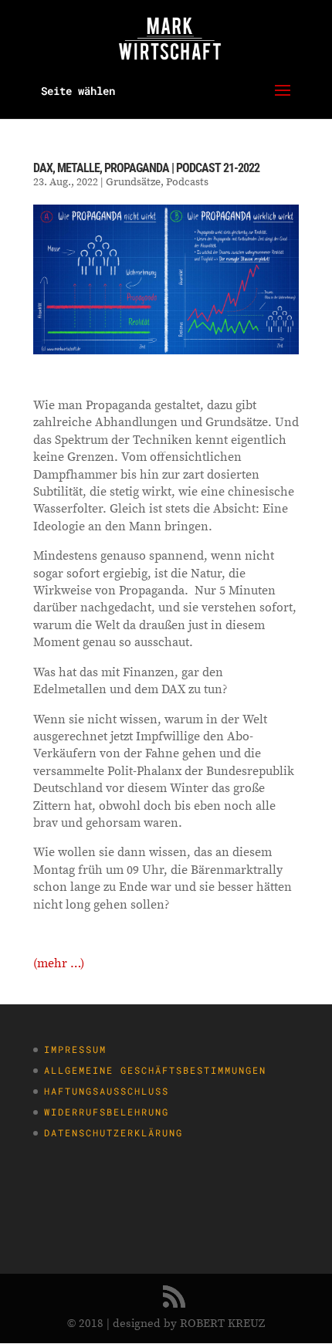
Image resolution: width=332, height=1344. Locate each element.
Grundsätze (133, 181)
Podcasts (187, 181)
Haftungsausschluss (106, 1091)
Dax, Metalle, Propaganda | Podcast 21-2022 (146, 168)
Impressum (75, 1049)
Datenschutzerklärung (113, 1132)
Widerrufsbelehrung (106, 1111)
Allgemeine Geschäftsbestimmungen (155, 1070)
